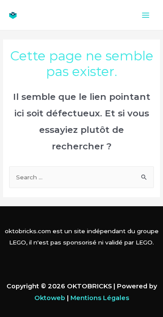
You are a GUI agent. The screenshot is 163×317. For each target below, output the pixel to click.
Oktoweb (49, 298)
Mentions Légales (99, 298)
